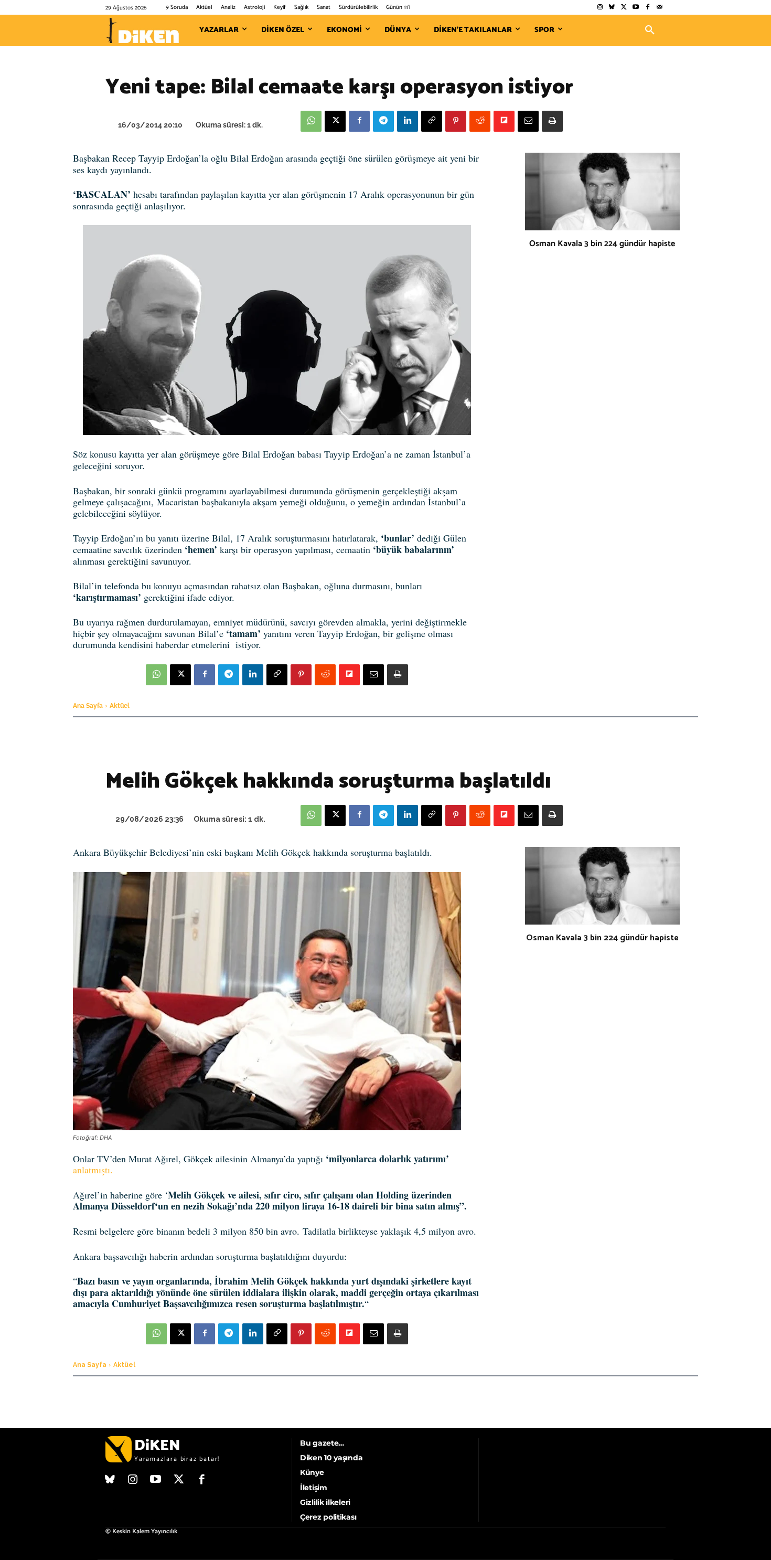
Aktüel (120, 705)
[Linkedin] (407, 121)
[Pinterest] (455, 121)
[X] (335, 121)
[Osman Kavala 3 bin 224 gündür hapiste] (602, 191)
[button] (650, 30)
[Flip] (504, 121)
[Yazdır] (552, 121)
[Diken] (142, 30)
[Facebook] (647, 8)
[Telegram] (383, 121)
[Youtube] (636, 8)
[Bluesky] (612, 8)
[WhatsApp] (311, 121)
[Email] (528, 121)
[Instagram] (600, 8)
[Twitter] (624, 8)
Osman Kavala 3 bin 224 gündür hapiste (602, 244)
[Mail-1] (660, 8)
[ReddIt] (479, 121)
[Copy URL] (431, 121)
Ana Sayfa (88, 705)
